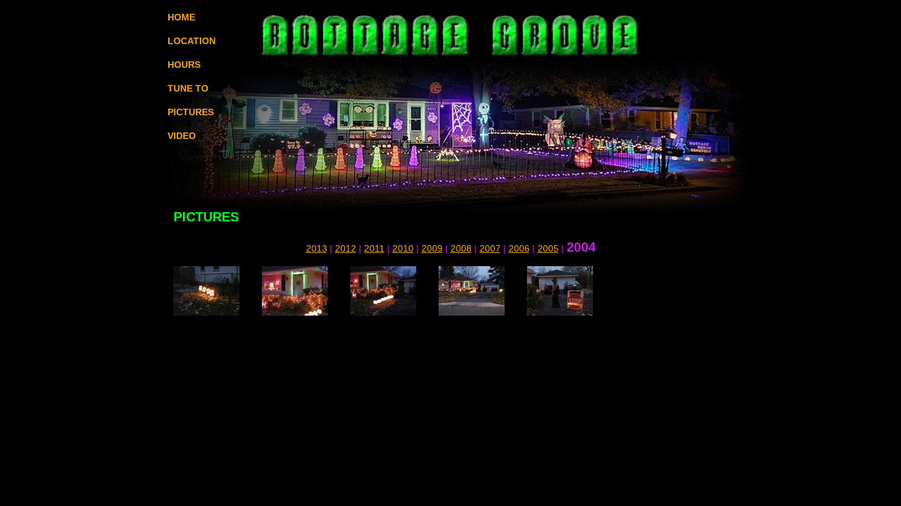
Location (192, 41)
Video (182, 135)
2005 (548, 248)
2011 (374, 248)
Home (181, 17)
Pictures (191, 112)
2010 (403, 248)
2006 (519, 248)
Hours (184, 64)
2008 (461, 248)
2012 (345, 248)
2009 (432, 248)
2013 (316, 248)
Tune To (188, 88)
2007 (490, 248)
